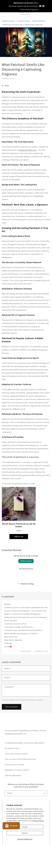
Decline (25, 833)
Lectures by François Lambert (16, 754)
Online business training (14, 764)
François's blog (23, 21)
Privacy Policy (38, 820)
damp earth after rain (28, 150)
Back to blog (27, 583)
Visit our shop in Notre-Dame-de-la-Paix (20, 759)
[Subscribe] (44, 793)
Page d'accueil (8, 21)
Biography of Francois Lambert (17, 770)
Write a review (26, 561)
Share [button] (7, 85)
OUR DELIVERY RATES (13, 775)
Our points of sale (12, 748)
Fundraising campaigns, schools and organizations (25, 743)
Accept (24, 827)
